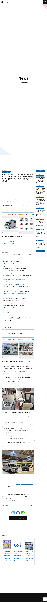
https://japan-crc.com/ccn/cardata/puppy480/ (12, 273)
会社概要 (29, 2)
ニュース (25, 2)
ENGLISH (44, 2)
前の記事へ (5, 505)
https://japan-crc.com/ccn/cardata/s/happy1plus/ (13, 263)
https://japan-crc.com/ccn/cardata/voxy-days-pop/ (13, 284)
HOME (15, 2)
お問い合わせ (39, 2)
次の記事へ (30, 505)
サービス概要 (19, 2)
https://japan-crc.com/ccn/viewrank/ (24, 484)
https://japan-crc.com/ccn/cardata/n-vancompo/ (12, 307)
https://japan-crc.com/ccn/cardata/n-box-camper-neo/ (14, 293)
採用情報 (34, 2)
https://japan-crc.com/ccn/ (8, 243)
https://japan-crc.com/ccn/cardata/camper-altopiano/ (14, 279)
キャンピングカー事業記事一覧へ (18, 518)
